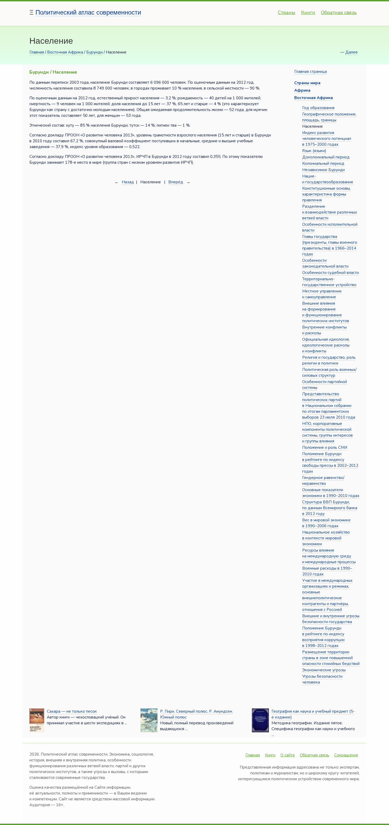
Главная (36, 52)
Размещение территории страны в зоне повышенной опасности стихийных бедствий (331, 657)
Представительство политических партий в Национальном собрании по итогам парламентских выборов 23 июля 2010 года (328, 405)
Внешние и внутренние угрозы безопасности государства (330, 618)
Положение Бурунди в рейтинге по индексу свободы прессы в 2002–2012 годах (330, 462)
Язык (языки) (314, 150)
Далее (351, 52)
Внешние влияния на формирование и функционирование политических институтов (325, 312)
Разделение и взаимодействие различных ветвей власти (329, 212)
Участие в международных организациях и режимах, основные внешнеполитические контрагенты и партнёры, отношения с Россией (327, 595)
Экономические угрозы (324, 670)
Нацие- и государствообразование (327, 179)
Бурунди (94, 52)
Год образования (318, 107)
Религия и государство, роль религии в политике (329, 360)
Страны (286, 12)
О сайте (288, 755)
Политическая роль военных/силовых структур (329, 372)
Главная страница (310, 71)
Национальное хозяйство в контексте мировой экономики (326, 538)
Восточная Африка (65, 52)
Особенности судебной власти (330, 272)
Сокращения (346, 755)
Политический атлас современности (88, 12)
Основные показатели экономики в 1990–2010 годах (330, 492)
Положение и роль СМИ (324, 447)
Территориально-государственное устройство (329, 281)
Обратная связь (339, 12)
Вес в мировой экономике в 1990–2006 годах (326, 523)
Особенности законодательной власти (325, 263)
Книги (308, 12)
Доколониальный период (326, 157)
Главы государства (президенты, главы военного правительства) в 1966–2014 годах (329, 245)
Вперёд (175, 182)
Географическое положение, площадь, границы (329, 117)
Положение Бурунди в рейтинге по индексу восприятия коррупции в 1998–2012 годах (323, 637)
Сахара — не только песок (72, 711)
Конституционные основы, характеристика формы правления (326, 194)
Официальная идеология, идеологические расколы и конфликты (326, 345)
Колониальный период (323, 163)
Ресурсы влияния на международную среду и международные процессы (329, 556)
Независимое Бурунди (323, 169)
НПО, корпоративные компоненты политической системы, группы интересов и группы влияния (327, 432)
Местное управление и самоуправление (322, 294)
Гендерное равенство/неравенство (323, 480)
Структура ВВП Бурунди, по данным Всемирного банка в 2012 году (329, 507)
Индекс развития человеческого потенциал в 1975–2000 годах (326, 138)
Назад (128, 182)
